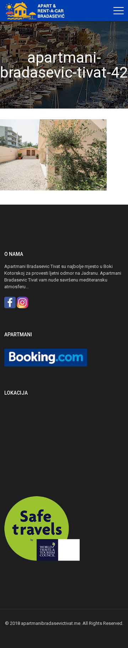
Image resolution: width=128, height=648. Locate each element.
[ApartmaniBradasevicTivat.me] (37, 11)
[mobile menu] (118, 11)
